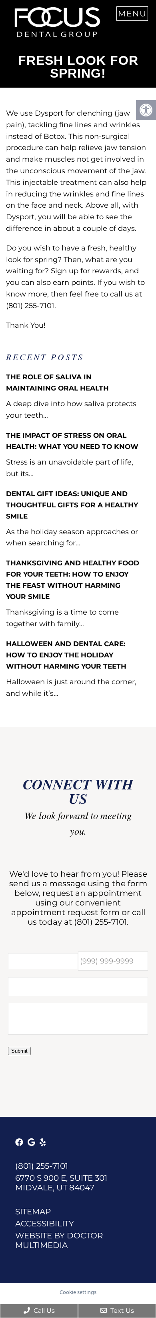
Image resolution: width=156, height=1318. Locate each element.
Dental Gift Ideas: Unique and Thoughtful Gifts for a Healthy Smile (72, 505)
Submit (19, 1051)
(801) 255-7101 (100, 922)
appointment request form (65, 912)
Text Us (121, 1310)
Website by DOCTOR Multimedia (59, 1240)
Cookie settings (78, 1292)
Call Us (43, 1310)
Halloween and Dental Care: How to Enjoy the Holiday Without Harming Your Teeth (66, 655)
